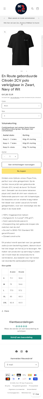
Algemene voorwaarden (17, 389)
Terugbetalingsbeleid (19, 386)
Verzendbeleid (32, 389)
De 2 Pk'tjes (20, 383)
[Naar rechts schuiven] (26, 71)
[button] (4, 8)
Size (3, 111)
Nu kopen (21, 171)
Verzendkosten (15, 97)
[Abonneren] (35, 364)
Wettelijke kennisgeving (30, 393)
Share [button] (6, 311)
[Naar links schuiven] (16, 71)
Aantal (4, 152)
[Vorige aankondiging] (4, 18)
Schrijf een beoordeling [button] (21, 337)
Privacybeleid (33, 386)
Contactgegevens (13, 393)
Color (4, 101)
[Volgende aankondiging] (38, 18)
